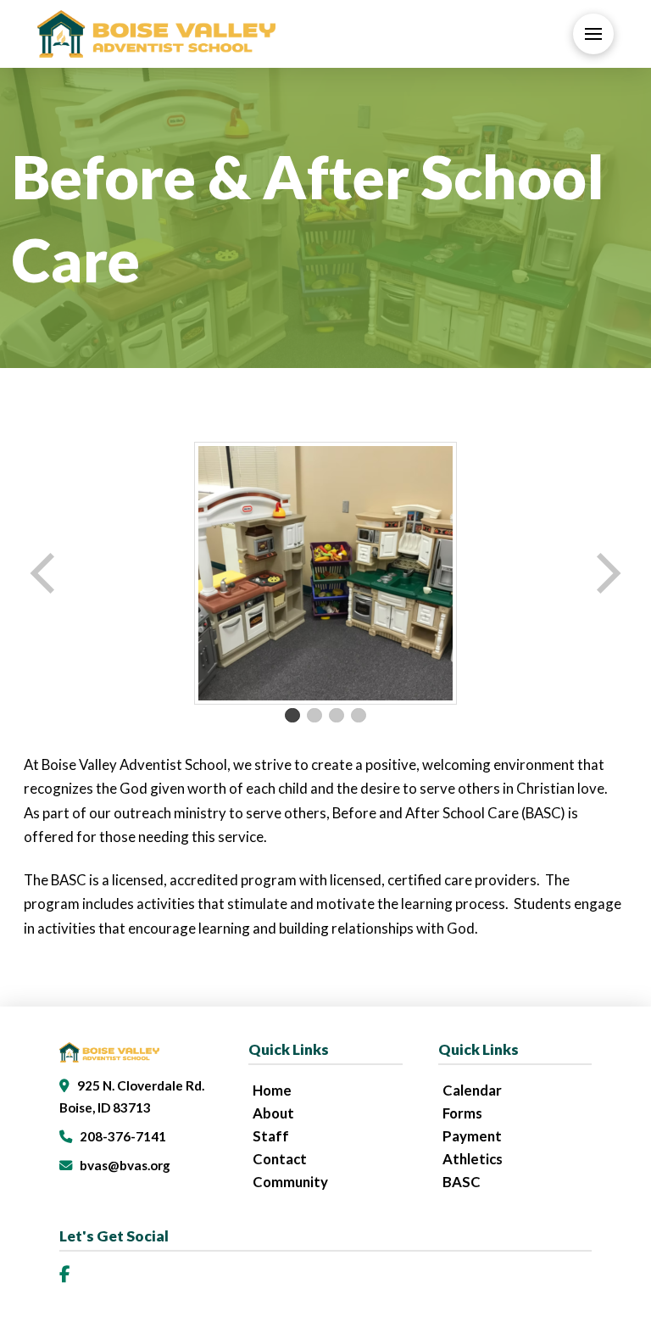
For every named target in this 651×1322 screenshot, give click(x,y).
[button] (593, 34)
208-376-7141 (123, 1136)
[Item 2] (314, 715)
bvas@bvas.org (125, 1165)
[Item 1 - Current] (292, 715)
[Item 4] (358, 715)
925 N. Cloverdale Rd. (140, 1085)
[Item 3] (336, 715)
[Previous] (44, 573)
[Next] (607, 573)
